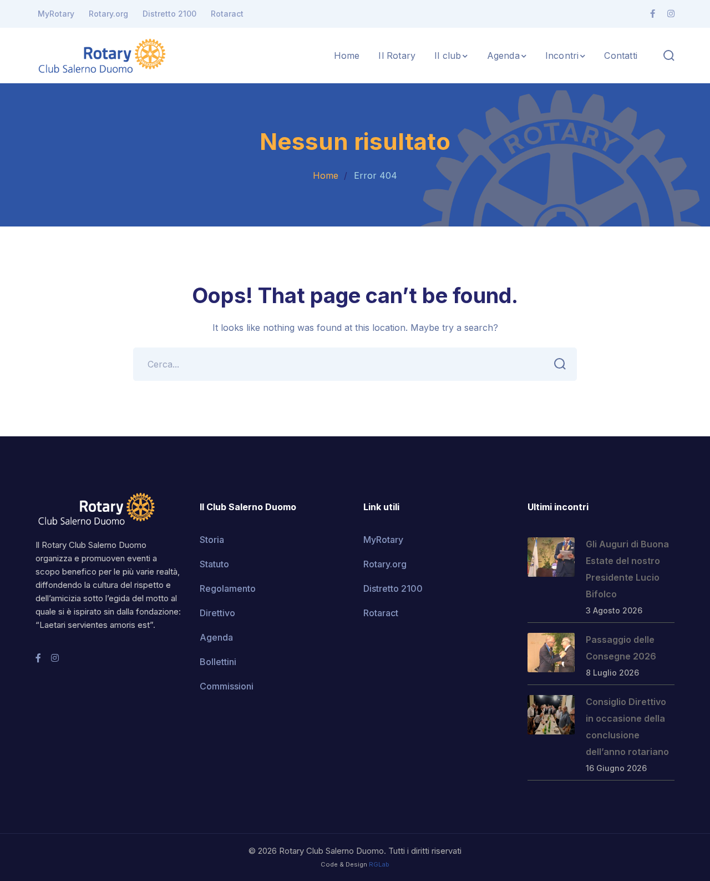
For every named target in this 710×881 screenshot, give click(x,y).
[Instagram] (670, 14)
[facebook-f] (38, 657)
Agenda (216, 637)
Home (325, 175)
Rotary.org (108, 13)
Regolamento (228, 588)
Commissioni (226, 686)
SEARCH (560, 364)
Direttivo (217, 612)
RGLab (379, 864)
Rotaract (227, 13)
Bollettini (218, 661)
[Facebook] (652, 14)
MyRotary (56, 13)
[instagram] (55, 657)
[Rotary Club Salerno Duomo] (102, 54)
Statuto (214, 564)
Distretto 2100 (169, 13)
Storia (212, 539)
